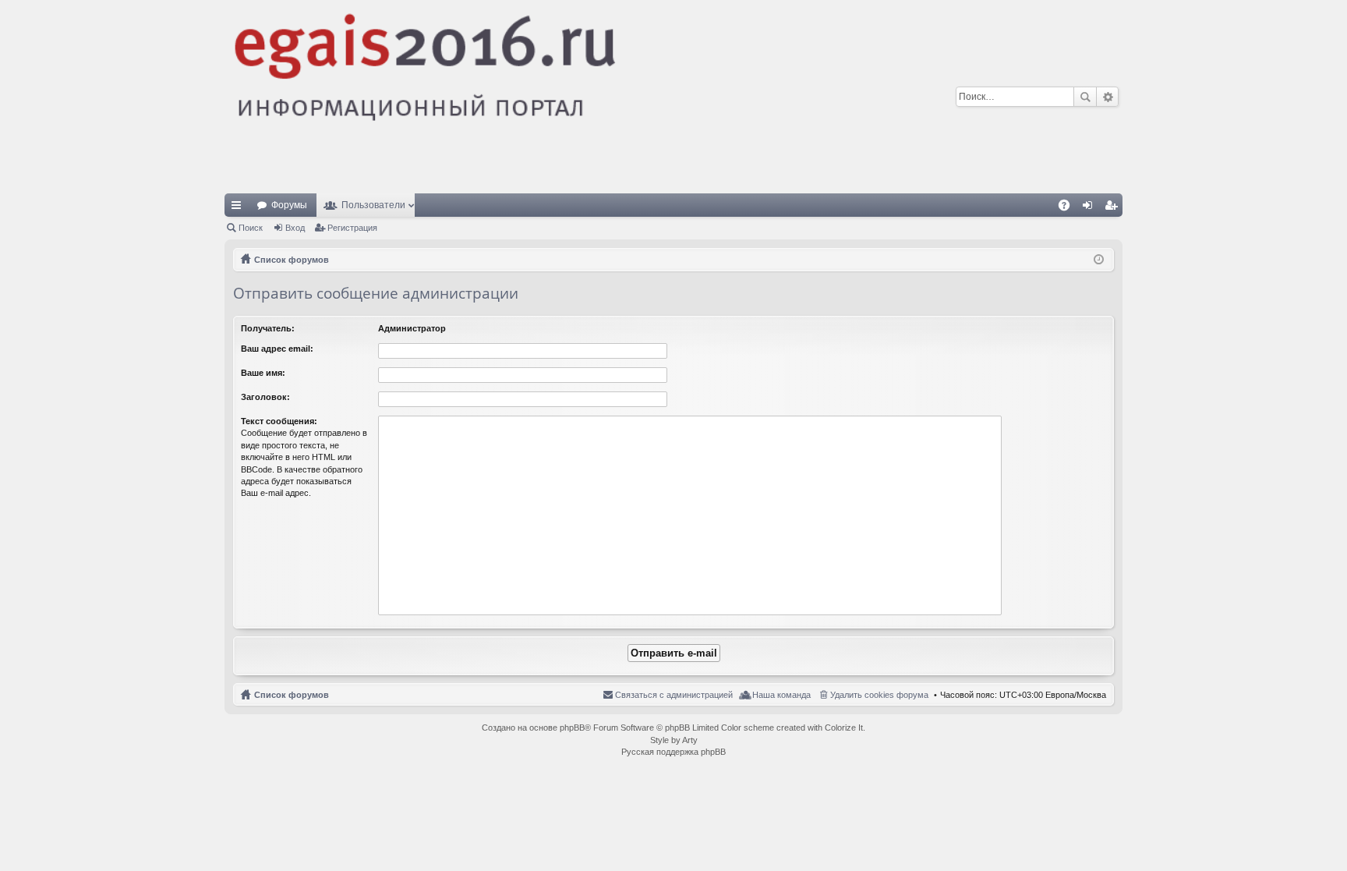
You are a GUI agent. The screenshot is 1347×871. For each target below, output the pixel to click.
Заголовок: (265, 397)
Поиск (1085, 96)
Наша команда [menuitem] (781, 694)
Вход (295, 227)
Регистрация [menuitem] (1113, 208)
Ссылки (239, 208)
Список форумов (291, 694)
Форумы (289, 205)
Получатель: (268, 328)
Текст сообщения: (279, 421)
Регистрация (352, 227)
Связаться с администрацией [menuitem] (674, 694)
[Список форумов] (544, 96)
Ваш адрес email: (277, 348)
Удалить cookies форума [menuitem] (879, 694)
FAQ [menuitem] (1069, 208)
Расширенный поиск (1107, 96)
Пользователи (373, 205)
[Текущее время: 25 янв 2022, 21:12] (1099, 259)
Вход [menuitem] (1091, 208)
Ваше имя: (263, 372)
